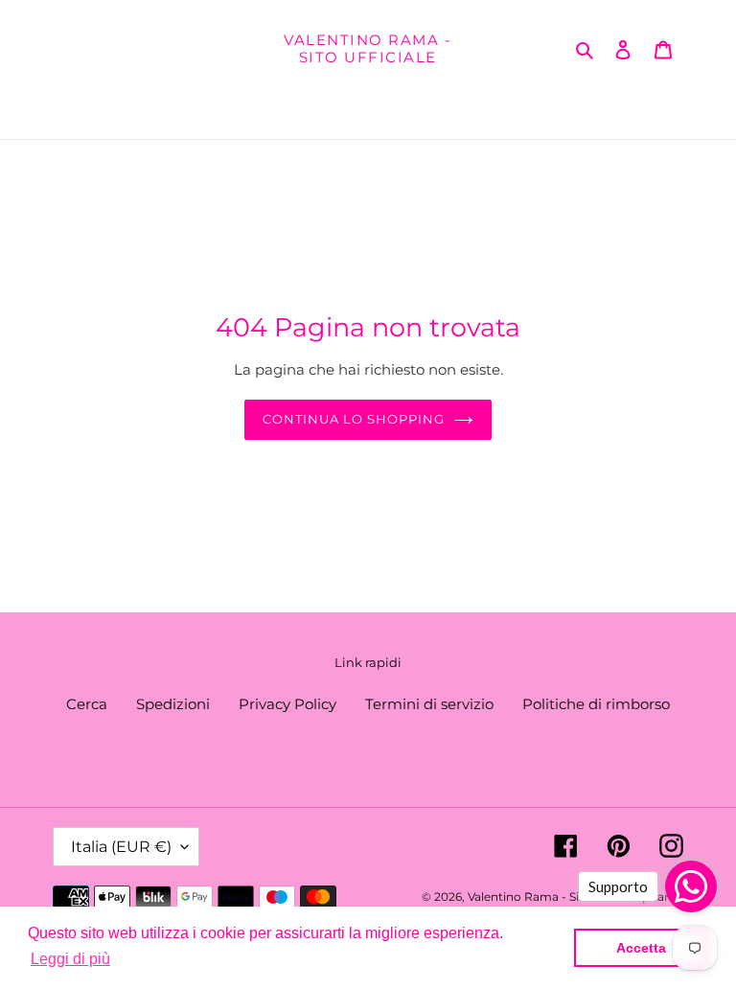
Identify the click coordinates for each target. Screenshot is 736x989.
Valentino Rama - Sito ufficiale (367, 49)
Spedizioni (173, 704)
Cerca (86, 704)
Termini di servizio (429, 704)
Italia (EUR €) (121, 847)
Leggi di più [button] (70, 959)
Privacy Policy (287, 704)
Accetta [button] (641, 947)
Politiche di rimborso (596, 704)
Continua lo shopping (354, 418)
